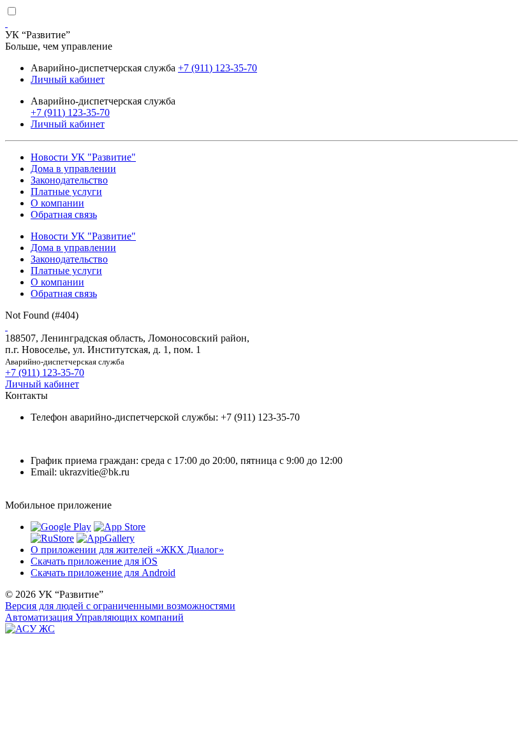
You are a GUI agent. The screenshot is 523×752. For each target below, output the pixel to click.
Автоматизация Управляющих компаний (94, 617)
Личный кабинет (68, 79)
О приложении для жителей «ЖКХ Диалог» (127, 549)
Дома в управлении (73, 168)
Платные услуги (66, 191)
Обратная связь (64, 214)
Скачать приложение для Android (103, 572)
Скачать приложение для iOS (94, 561)
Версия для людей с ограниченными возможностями (120, 605)
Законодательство (69, 180)
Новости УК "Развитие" (83, 157)
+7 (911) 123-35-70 (217, 67)
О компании (57, 203)
